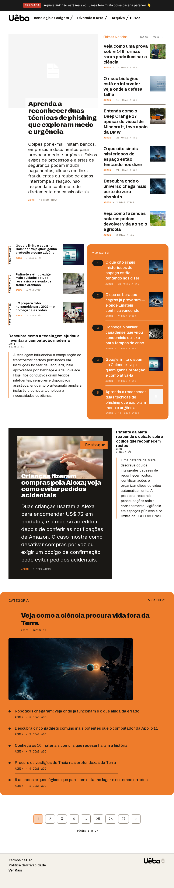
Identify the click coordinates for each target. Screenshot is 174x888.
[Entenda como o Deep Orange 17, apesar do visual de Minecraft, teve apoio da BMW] (158, 116)
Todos (144, 37)
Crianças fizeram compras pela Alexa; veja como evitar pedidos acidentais (61, 486)
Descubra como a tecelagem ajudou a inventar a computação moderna (44, 338)
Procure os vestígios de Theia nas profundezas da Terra (65, 763)
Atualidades (10, 255)
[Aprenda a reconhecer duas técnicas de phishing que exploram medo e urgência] (53, 71)
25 (98, 819)
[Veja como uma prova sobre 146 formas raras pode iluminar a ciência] (158, 51)
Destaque (94, 445)
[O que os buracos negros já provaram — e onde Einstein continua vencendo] (156, 299)
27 (123, 819)
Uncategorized (10, 314)
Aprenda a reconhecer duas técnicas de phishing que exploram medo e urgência (62, 117)
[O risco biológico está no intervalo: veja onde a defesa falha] (158, 83)
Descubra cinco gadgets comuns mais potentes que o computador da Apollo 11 (86, 728)
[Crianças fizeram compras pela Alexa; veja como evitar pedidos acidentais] (60, 457)
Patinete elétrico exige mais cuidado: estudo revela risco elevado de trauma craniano (33, 280)
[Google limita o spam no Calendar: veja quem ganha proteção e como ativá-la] (73, 254)
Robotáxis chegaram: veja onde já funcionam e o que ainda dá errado (77, 711)
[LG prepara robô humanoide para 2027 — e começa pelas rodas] (73, 312)
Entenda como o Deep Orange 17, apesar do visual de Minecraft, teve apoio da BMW (126, 121)
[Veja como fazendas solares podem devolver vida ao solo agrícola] (158, 218)
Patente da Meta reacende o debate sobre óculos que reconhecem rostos (139, 439)
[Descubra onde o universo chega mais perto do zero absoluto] (158, 186)
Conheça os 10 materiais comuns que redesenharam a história (71, 745)
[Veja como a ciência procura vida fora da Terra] (70, 669)
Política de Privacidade (27, 865)
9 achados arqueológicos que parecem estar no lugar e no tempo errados (81, 780)
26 (111, 819)
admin (31, 200)
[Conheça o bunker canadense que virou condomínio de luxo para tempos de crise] (156, 332)
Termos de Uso (20, 860)
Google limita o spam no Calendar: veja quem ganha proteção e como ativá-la (36, 249)
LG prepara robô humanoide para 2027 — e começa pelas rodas (35, 307)
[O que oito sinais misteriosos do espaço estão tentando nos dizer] (158, 154)
